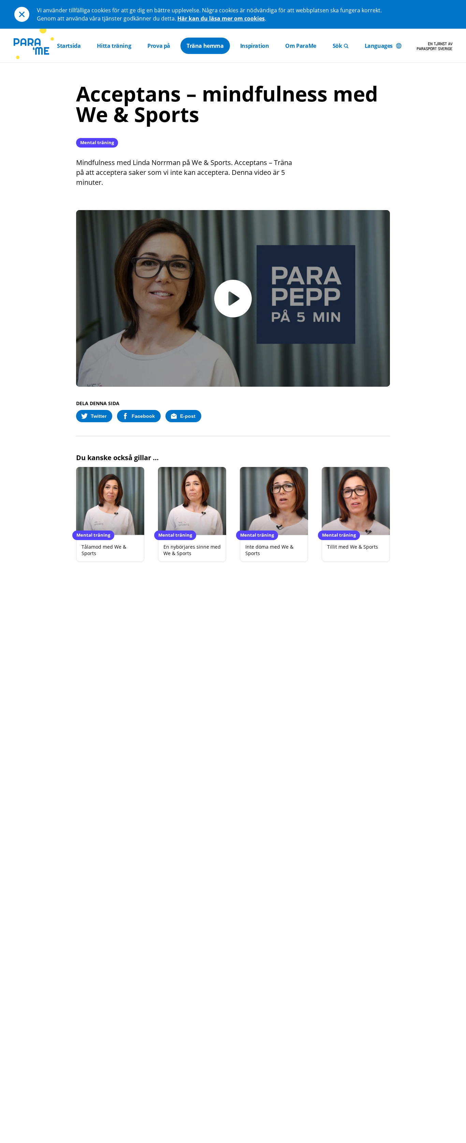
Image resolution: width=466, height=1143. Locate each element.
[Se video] (233, 298)
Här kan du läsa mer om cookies (221, 18)
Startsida (69, 46)
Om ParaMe (300, 46)
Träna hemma (205, 46)
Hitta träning (114, 46)
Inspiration (254, 46)
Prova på (158, 46)
